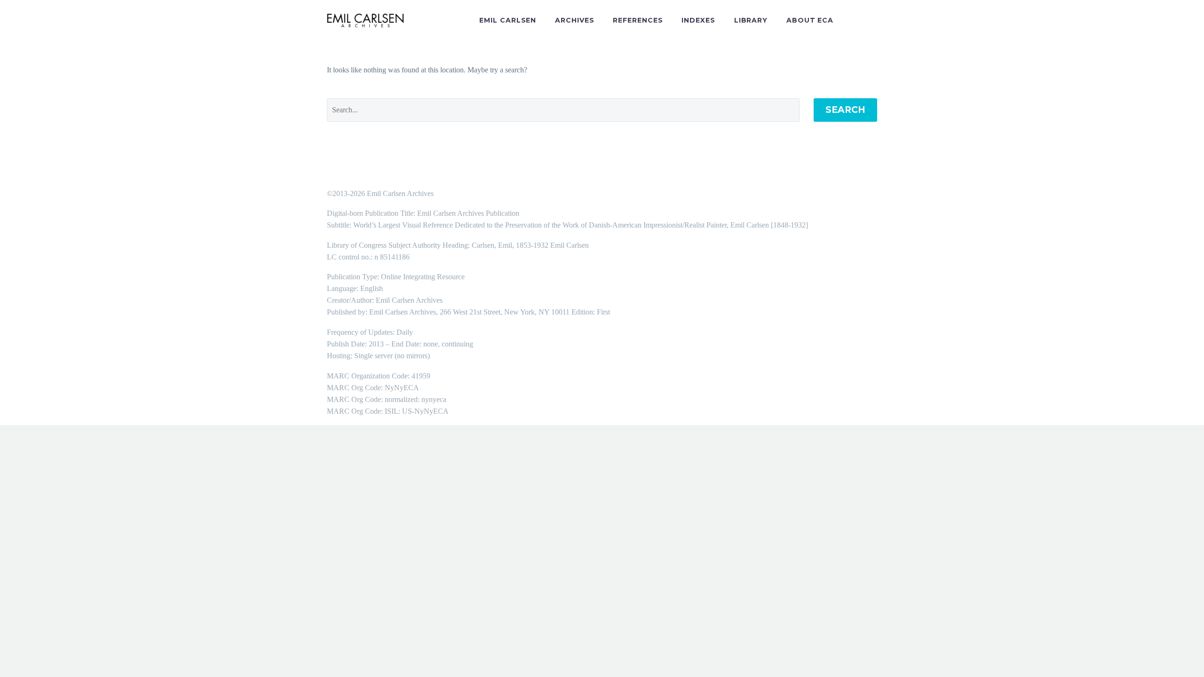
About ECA (809, 20)
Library (751, 20)
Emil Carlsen (507, 20)
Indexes (698, 20)
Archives (574, 20)
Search (845, 109)
